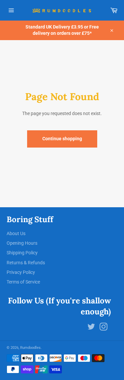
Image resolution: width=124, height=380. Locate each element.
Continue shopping (62, 138)
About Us (16, 233)
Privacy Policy (21, 272)
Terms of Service (23, 282)
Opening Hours (22, 243)
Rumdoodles (30, 348)
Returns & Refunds (26, 262)
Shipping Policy (22, 252)
